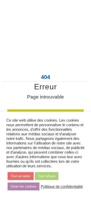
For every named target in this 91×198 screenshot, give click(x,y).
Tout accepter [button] (21, 176)
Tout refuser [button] (46, 176)
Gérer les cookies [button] (23, 186)
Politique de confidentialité (62, 187)
